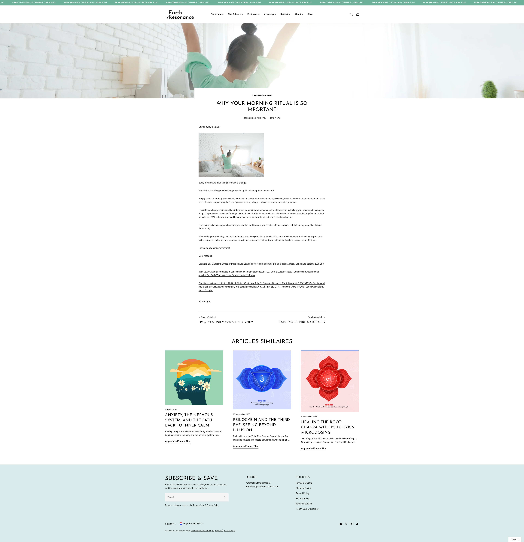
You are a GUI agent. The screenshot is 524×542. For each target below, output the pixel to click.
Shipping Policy (303, 488)
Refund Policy (302, 493)
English (513, 539)
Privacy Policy (302, 498)
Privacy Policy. (213, 505)
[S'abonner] (224, 497)
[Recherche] (351, 14)
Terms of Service (304, 504)
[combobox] (514, 539)
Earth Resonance (181, 530)
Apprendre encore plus (177, 441)
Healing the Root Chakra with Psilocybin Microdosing (328, 427)
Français (169, 524)
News (277, 118)
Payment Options (304, 483)
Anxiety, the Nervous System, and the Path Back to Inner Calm (189, 420)
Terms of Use (198, 505)
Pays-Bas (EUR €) (192, 523)
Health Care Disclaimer (307, 509)
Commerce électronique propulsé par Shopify (213, 530)
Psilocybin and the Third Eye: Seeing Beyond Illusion (261, 425)
